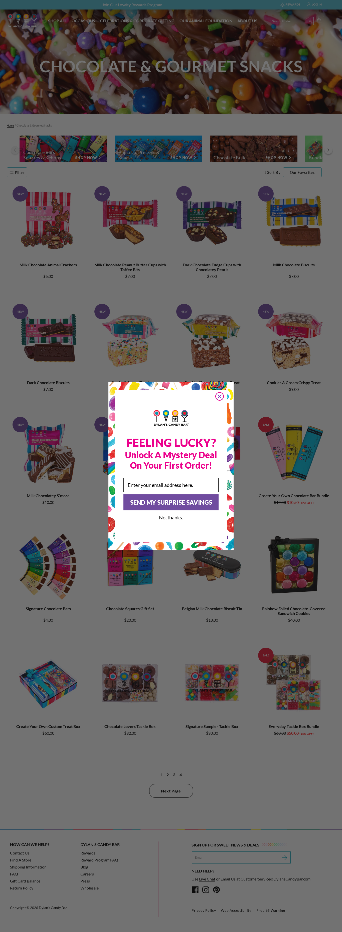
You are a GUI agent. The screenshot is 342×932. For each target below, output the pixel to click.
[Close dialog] (220, 396)
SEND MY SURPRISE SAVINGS (171, 502)
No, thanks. (171, 517)
